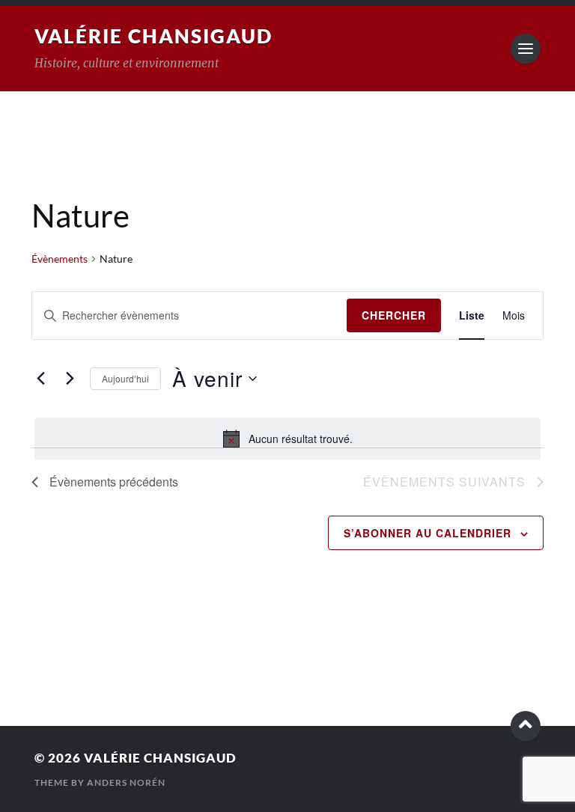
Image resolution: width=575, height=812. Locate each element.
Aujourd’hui (125, 378)
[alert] (287, 439)
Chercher (394, 315)
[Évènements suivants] (70, 379)
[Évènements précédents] (40, 379)
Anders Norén (126, 782)
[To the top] (526, 726)
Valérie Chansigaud (153, 36)
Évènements (59, 258)
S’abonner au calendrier (427, 532)
